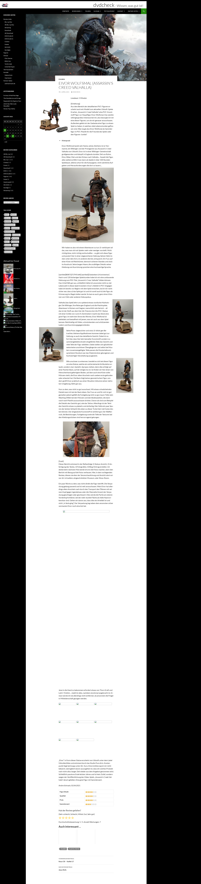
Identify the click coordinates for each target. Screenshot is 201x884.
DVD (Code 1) (9, 39)
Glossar (96, 11)
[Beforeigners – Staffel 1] (10, 323)
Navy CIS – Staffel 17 (66, 860)
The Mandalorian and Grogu (12, 98)
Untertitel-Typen (10, 67)
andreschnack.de (10, 83)
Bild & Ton (8, 61)
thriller (16, 221)
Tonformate (8, 64)
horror (7, 238)
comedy (8, 221)
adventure (15, 228)
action (15, 218)
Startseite (65, 11)
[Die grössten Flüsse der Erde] (8, 308)
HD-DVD (7, 47)
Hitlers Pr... (18, 321)
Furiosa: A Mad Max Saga (11, 95)
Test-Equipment (109, 11)
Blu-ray (5, 160)
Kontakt (120, 11)
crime (7, 228)
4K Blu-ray (6, 154)
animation (16, 235)
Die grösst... (17, 308)
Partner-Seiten (133, 11)
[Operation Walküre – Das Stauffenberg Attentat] (12, 328)
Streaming (8, 27)
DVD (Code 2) (9, 36)
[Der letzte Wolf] (8, 288)
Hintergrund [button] (66, 141)
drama (13, 214)
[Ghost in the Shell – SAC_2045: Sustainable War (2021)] (8, 278)
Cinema (7, 41)
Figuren (88, 11)
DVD (5, 171)
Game (5, 179)
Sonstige (6, 188)
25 (7, 136)
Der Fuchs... (16, 314)
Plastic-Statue (74, 849)
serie (7, 242)
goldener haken (10, 248)
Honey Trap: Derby (9, 109)
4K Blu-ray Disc (9, 25)
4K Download (9, 33)
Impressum (8, 78)
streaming (15, 242)
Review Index (76, 11)
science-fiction (10, 231)
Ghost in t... (17, 278)
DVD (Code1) (7, 174)
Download (8, 30)
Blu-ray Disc (8, 22)
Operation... (7, 331)
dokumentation (10, 225)
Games (7, 44)
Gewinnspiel (7, 182)
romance (15, 238)
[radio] (60, 818)
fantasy (8, 235)
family (15, 245)
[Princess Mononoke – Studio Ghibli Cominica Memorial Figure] (8, 268)
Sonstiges (7, 50)
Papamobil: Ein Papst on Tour (12, 101)
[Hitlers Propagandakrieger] (9, 321)
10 (5, 130)
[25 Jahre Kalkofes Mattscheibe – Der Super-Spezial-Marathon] (10, 316)
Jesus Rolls (65, 868)
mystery (8, 245)
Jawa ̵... (16, 298)
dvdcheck (76, 92)
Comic (5, 165)
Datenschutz (8, 75)
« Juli (5, 142)
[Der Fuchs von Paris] (8, 314)
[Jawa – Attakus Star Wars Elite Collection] (8, 298)
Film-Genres (8, 58)
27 (13, 136)
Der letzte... (17, 288)
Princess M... (17, 268)
